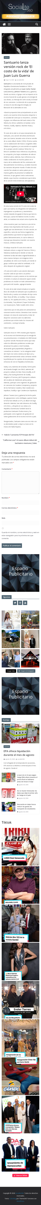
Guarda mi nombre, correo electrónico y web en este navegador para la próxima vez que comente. (20, 535)
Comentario (7, 469)
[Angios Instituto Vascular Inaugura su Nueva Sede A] (11, 658)
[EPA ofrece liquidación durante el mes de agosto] (20, 733)
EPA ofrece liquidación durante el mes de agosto (19, 753)
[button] (20, 847)
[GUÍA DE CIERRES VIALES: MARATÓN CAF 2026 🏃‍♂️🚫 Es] (30, 619)
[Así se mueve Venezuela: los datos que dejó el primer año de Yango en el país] (8, 794)
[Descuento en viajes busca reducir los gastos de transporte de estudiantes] (8, 808)
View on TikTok (21, 1175)
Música (7, 57)
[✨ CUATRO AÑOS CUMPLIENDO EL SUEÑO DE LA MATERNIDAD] (30, 639)
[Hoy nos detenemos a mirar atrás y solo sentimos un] (30, 658)
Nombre (6, 498)
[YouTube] (25, 603)
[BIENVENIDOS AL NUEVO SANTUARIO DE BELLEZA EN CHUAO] (11, 619)
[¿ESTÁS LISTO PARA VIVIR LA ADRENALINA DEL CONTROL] (11, 639)
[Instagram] (20, 603)
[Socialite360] (4, 24)
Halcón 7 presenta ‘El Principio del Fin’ (19, 435)
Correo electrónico (10, 508)
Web (3, 518)
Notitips (6, 746)
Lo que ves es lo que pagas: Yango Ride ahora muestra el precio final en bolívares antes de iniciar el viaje (27, 778)
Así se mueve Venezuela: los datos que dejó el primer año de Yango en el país (27, 793)
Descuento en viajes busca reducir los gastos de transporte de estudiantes (26, 806)
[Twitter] (15, 603)
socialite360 (20, 80)
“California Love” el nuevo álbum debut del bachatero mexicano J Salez (20, 441)
